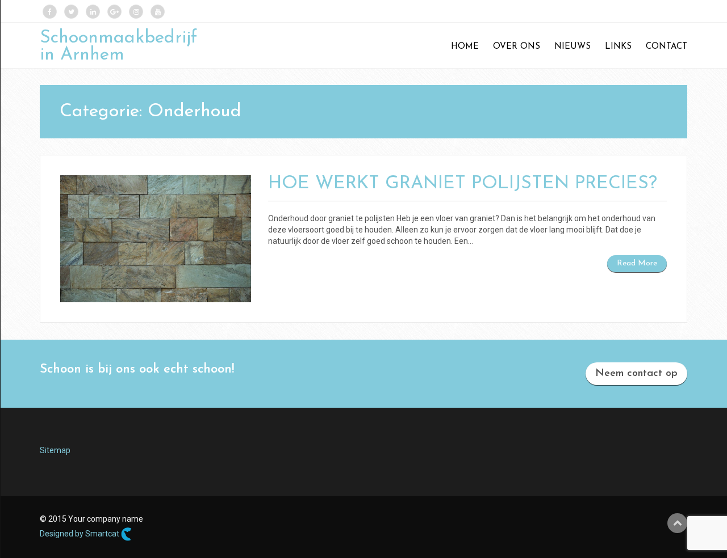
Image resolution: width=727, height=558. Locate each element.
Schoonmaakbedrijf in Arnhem (118, 46)
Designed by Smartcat (80, 533)
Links (618, 47)
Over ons (516, 47)
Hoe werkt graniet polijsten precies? (462, 184)
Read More (637, 263)
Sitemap (55, 450)
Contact (666, 47)
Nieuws (572, 47)
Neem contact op (636, 374)
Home (465, 47)
